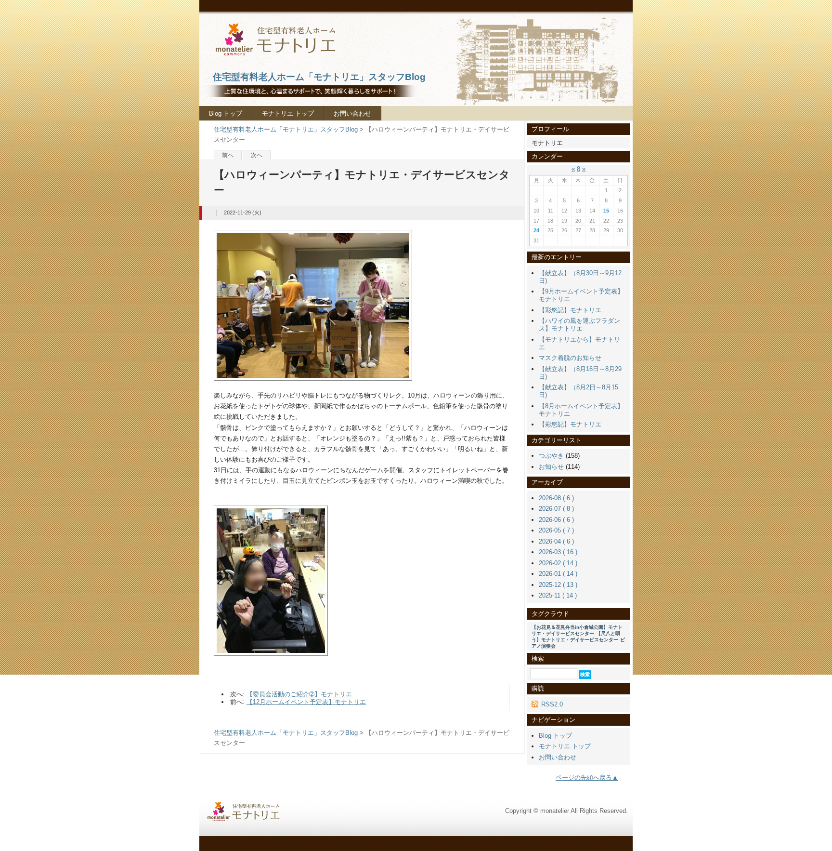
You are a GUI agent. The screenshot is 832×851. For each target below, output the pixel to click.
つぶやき (551, 455)
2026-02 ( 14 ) (558, 563)
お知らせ (551, 466)
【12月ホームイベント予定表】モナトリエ (306, 701)
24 (536, 230)
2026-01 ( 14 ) (558, 573)
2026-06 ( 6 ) (556, 519)
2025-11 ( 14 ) (558, 595)
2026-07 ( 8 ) (556, 508)
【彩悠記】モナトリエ (570, 310)
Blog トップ (225, 113)
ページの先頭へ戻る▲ (587, 777)
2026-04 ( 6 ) (556, 541)
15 (606, 210)
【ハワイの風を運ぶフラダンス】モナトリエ (579, 324)
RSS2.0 (552, 704)
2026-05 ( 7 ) (556, 530)
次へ (256, 155)
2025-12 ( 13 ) (558, 584)
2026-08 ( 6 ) (556, 498)
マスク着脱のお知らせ (570, 357)
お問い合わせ (352, 113)
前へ (228, 155)
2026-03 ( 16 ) (558, 552)
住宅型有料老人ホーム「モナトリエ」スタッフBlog (286, 129)
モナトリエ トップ (288, 113)
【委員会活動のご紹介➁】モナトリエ (299, 694)
